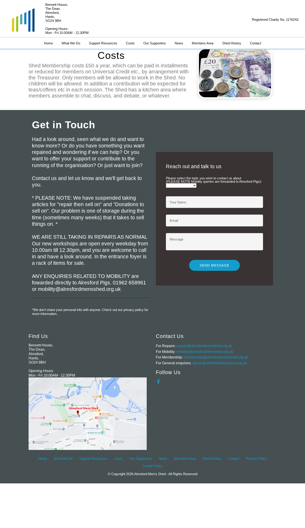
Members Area (202, 43)
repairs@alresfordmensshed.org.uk (204, 346)
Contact (255, 43)
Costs (130, 43)
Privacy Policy (256, 458)
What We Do (71, 43)
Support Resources (103, 43)
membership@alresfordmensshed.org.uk (216, 357)
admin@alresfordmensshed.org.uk (219, 363)
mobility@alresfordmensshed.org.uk (204, 352)
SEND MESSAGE (214, 265)
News (179, 43)
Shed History (231, 43)
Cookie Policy (152, 466)
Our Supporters (154, 43)
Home (48, 43)
